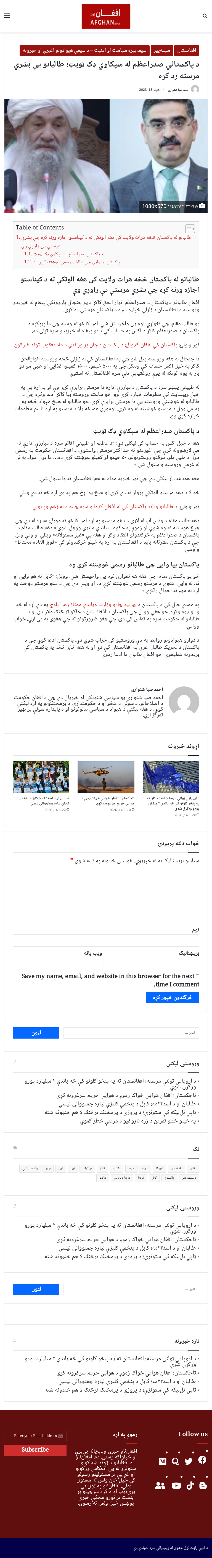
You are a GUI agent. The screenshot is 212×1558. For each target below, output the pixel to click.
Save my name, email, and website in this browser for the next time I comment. (110, 981)
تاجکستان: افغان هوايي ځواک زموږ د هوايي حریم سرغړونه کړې (107, 801)
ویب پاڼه (93, 953)
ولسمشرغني (189, 1178)
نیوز (48, 1168)
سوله (145, 1168)
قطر (102, 1168)
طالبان (116, 1168)
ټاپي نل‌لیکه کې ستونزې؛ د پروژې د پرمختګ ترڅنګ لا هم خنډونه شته (120, 1112)
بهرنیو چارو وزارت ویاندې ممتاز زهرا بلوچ (93, 605)
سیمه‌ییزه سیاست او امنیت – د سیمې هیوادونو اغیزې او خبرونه (85, 50)
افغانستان (186, 50)
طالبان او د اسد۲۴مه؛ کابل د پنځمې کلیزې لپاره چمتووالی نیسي (44, 801)
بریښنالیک (189, 953)
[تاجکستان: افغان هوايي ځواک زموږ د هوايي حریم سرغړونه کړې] (106, 777)
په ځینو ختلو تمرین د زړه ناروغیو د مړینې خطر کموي (138, 1121)
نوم (195, 930)
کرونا (141, 1178)
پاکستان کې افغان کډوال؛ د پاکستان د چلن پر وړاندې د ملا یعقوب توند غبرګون (95, 345)
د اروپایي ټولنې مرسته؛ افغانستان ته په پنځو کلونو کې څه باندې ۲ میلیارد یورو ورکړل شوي (173, 803)
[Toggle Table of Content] (187, 229)
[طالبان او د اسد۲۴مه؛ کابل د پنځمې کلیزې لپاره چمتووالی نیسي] (41, 777)
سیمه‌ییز (162, 50)
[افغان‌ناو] (106, 16)
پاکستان (169, 1178)
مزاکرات (87, 1168)
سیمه (131, 1168)
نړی (73, 1168)
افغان (193, 1168)
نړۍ (60, 1168)
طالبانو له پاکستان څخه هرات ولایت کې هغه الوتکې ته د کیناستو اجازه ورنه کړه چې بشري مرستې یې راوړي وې (106, 242)
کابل (154, 1178)
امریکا (159, 1168)
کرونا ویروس (122, 1178)
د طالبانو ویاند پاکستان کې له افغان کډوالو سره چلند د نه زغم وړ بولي (105, 507)
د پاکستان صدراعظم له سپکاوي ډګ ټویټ (68, 254)
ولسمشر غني (30, 1168)
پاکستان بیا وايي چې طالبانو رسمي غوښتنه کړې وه (76, 262)
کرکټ (102, 1178)
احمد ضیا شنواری (178, 90)
